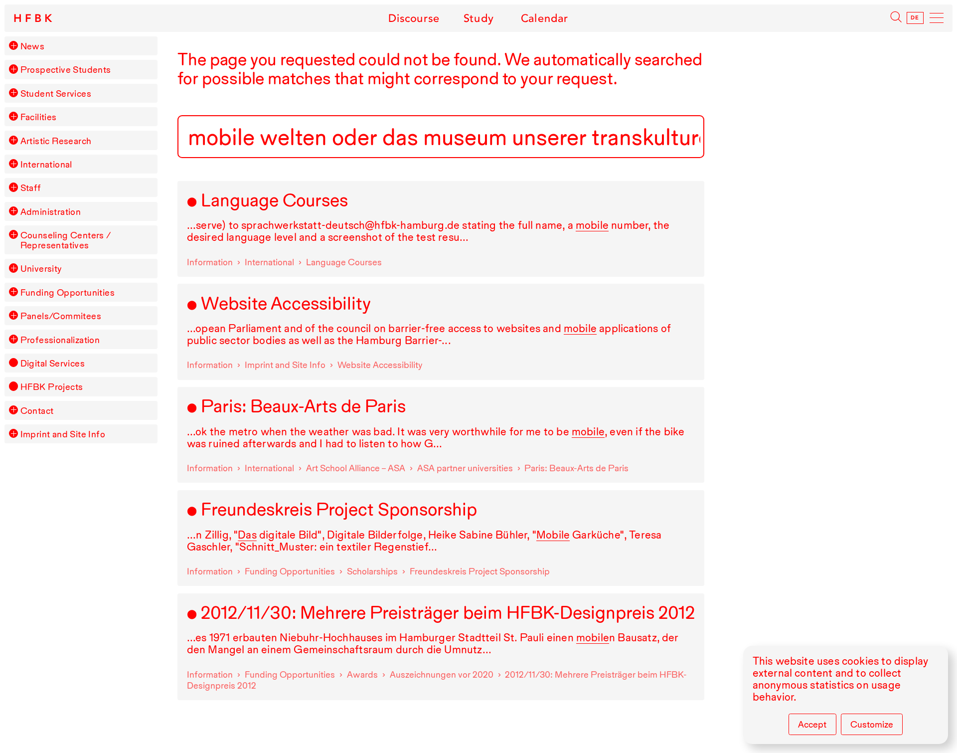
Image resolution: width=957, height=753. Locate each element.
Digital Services (52, 363)
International (46, 164)
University (41, 268)
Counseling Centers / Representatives (65, 240)
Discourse (414, 17)
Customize (871, 724)
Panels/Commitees (60, 316)
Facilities (38, 117)
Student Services (55, 93)
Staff (30, 187)
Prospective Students (65, 69)
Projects (51, 386)
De (915, 18)
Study (478, 17)
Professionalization (60, 340)
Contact (37, 410)
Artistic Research (56, 141)
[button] (13, 45)
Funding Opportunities (67, 292)
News (32, 46)
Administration (50, 211)
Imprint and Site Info (62, 434)
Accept (812, 724)
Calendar (544, 17)
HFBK (34, 18)
